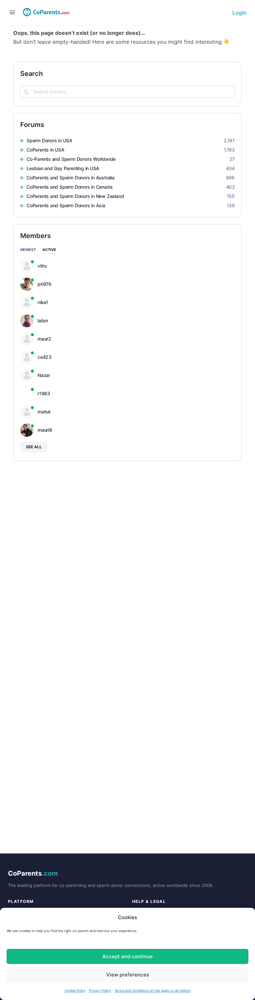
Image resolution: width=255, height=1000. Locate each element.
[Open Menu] (11, 12)
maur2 (44, 339)
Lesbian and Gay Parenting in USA (63, 168)
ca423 (44, 357)
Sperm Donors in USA (49, 140)
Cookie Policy (75, 990)
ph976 (44, 284)
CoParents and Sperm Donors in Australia (71, 177)
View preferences (127, 974)
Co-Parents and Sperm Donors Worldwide (71, 159)
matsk (44, 411)
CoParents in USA (45, 150)
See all (34, 446)
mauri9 (45, 430)
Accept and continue (127, 956)
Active (49, 250)
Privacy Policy (100, 990)
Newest (28, 250)
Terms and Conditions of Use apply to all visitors (153, 990)
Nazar (44, 375)
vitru (42, 266)
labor (43, 320)
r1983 (44, 393)
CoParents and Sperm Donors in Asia (66, 205)
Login (239, 12)
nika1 (43, 302)
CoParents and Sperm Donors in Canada (69, 187)
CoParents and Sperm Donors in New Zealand (75, 196)
